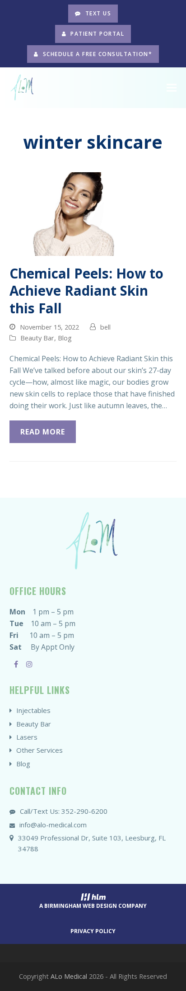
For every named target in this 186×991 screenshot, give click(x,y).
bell (105, 326)
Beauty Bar (37, 337)
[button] (172, 88)
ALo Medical (69, 976)
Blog (65, 337)
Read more (42, 432)
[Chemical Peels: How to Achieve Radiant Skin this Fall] (93, 213)
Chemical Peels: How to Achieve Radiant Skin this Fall (86, 290)
